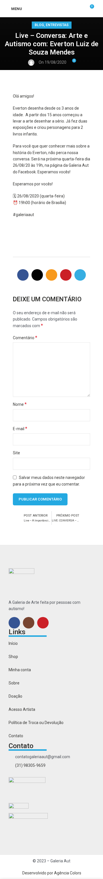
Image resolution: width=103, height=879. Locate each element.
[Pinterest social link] (66, 275)
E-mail (20, 428)
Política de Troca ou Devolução (36, 722)
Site (16, 453)
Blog (39, 25)
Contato (16, 736)
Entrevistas (57, 25)
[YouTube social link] (43, 622)
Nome (20, 404)
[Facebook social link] (23, 275)
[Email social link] (51, 275)
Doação (15, 696)
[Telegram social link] (80, 275)
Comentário (25, 337)
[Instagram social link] (28, 622)
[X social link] (37, 275)
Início (13, 643)
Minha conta (20, 670)
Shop (13, 656)
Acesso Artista (22, 709)
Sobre (14, 683)
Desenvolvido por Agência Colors (51, 873)
